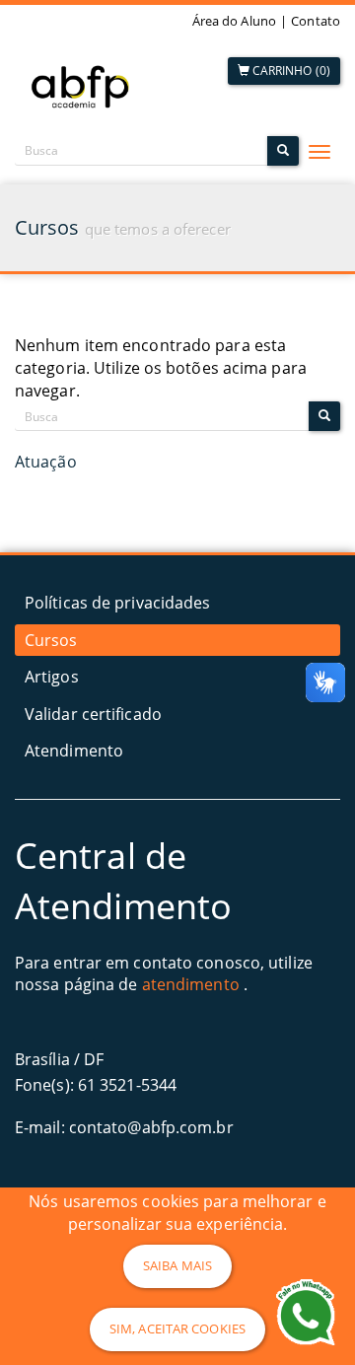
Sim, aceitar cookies (177, 1328)
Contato (315, 21)
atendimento (191, 984)
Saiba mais (177, 1265)
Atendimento (74, 750)
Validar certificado (93, 714)
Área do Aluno (234, 21)
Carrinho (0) (289, 70)
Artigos (52, 676)
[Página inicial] (84, 85)
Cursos (51, 640)
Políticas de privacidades (118, 602)
